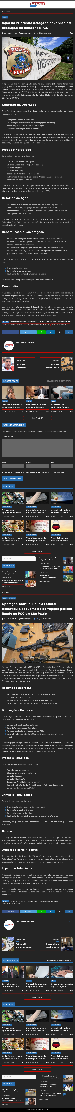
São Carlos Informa (25, 342)
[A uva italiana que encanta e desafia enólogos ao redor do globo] (62, 526)
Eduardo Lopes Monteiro (48, 322)
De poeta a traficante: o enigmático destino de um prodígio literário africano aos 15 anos (49, 559)
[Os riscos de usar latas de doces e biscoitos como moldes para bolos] (68, 569)
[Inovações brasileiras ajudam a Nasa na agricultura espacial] (62, 498)
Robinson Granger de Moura (40, 324)
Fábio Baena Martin (64, 322)
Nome (5, 462)
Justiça (12, 598)
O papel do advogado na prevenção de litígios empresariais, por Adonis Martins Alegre (37, 985)
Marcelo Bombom (9, 324)
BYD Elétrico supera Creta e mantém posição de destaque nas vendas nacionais (50, 1094)
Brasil (8, 11)
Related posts (52, 381)
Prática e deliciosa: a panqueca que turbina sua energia (12, 1100)
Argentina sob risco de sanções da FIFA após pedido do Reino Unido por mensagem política (49, 1086)
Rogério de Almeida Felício (60, 324)
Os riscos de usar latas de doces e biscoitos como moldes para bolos (49, 568)
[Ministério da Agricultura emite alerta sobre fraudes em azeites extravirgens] (30, 1092)
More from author (65, 381)
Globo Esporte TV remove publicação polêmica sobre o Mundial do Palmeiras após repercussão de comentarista (12, 573)
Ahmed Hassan (32, 322)
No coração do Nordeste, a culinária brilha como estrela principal (12, 582)
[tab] (52, 381)
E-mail (29, 462)
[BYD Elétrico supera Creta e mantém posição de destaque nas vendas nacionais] (68, 1096)
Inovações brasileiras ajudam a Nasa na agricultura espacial (61, 511)
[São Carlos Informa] (37, 4)
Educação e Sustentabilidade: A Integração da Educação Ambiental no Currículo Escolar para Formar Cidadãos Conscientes (49, 576)
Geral (8, 592)
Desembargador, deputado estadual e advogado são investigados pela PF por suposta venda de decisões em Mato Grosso (13, 985)
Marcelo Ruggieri (23, 324)
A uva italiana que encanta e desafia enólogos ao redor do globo (61, 539)
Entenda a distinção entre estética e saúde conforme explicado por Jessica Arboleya (13, 406)
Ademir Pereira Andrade (18, 322)
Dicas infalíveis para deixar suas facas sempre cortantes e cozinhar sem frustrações (36, 511)
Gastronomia (7, 506)
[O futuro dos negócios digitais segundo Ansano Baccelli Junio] (62, 972)
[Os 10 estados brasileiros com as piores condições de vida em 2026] (68, 1078)
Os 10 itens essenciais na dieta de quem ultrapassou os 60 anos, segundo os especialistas (12, 539)
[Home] (2, 11)
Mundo (8, 1110)
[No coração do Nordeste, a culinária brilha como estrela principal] (30, 583)
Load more (37, 418)
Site (52, 462)
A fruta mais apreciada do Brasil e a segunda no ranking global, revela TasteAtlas (12, 511)
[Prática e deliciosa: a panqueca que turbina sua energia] (30, 1101)
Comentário (7, 437)
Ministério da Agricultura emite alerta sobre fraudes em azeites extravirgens (12, 1091)
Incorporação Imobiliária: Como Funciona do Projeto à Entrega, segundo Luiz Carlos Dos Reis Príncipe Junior (62, 406)
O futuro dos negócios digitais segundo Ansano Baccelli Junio (62, 985)
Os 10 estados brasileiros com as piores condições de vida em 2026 (50, 1077)
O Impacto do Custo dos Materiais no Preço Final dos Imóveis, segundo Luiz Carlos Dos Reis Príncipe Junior (37, 406)
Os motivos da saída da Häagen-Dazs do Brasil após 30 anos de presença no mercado (37, 539)
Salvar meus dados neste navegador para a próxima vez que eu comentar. (35, 472)
